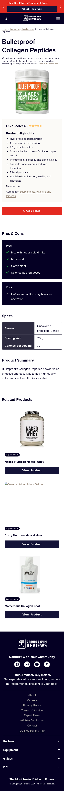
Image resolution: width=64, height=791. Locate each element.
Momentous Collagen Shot (22, 606)
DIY (5, 767)
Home (5, 29)
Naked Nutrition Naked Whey (24, 462)
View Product (32, 470)
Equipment (15, 29)
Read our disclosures (48, 63)
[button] (3, 6)
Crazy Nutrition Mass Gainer (23, 535)
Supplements (27, 29)
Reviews (8, 741)
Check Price (32, 211)
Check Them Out (32, 8)
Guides (8, 758)
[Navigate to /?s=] (5, 18)
